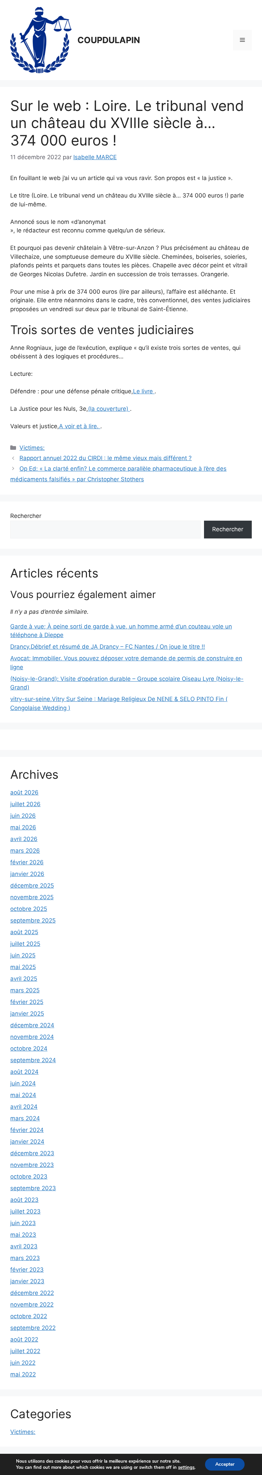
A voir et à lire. (79, 426)
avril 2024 (24, 1106)
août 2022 (24, 1339)
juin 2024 (23, 1083)
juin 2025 (22, 955)
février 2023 (27, 1269)
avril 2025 (23, 978)
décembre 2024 (32, 1025)
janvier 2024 (27, 1141)
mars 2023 (25, 1258)
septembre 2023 (33, 1188)
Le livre (144, 391)
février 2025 (26, 1002)
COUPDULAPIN (108, 40)
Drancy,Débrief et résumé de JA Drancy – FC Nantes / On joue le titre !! (107, 646)
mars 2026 (25, 850)
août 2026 (24, 792)
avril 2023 (24, 1246)
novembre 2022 (32, 1304)
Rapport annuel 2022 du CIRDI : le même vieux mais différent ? (105, 458)
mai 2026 (23, 827)
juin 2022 (22, 1362)
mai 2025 (23, 967)
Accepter (224, 1464)
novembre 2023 (32, 1164)
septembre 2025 (33, 920)
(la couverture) (109, 408)
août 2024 (24, 1071)
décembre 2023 (32, 1153)
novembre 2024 (32, 1036)
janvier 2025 (27, 1013)
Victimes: (32, 447)
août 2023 (24, 1199)
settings (186, 1467)
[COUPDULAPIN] (41, 39)
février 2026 (27, 862)
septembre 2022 (33, 1327)
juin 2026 (23, 815)
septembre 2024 (33, 1060)
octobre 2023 (28, 1176)
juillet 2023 (25, 1211)
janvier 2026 (27, 873)
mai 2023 (23, 1234)
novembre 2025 (32, 897)
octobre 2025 (28, 908)
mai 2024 (23, 1095)
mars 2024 (25, 1118)
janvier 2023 (27, 1281)
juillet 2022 (25, 1351)
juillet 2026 (25, 804)
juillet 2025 (25, 943)
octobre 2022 (28, 1316)
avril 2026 (24, 839)
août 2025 (24, 932)
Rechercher (25, 515)
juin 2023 (23, 1223)
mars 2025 (25, 990)
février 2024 (27, 1130)
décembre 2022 (32, 1292)
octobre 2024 (28, 1048)
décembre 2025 (32, 885)
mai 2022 (23, 1374)
